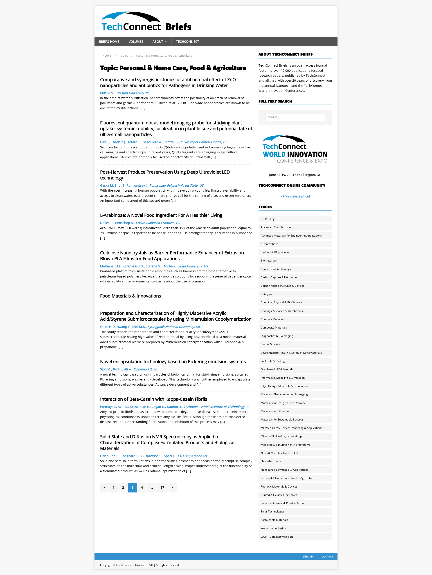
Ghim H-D (107, 326)
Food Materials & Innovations (130, 296)
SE (155, 369)
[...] (142, 108)
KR (198, 326)
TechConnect (187, 41)
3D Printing (268, 219)
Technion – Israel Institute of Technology (214, 407)
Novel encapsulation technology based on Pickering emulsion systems (173, 361)
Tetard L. (134, 142)
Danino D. (174, 407)
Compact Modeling (272, 319)
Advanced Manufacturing (276, 227)
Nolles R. (106, 223)
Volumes (136, 41)
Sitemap (308, 556)
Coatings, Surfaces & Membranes (282, 311)
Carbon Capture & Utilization (279, 277)
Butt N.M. (107, 93)
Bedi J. (117, 369)
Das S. (104, 142)
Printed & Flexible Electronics (279, 495)
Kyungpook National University (171, 326)
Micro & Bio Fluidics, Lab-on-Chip (281, 436)
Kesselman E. (140, 407)
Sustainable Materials (274, 520)
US (225, 142)
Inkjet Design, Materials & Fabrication (284, 386)
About (158, 41)
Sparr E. (170, 456)
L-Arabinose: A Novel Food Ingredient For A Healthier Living (161, 215)
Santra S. (170, 142)
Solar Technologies (273, 511)
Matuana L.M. (110, 266)
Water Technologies (273, 528)
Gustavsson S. (151, 456)
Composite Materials (274, 327)
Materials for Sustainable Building (282, 419)
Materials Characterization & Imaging (284, 394)
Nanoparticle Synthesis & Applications (284, 470)
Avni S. (123, 407)
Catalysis (266, 294)
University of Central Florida (200, 142)
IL (247, 407)
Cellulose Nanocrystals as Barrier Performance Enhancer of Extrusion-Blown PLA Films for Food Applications (172, 256)
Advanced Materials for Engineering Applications (291, 235)
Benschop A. (124, 223)
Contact (327, 556)
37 (162, 487)
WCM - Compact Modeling (277, 537)
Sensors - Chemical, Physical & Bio (282, 503)
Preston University (130, 93)
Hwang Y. (123, 326)
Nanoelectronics (271, 461)
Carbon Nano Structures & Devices (282, 286)
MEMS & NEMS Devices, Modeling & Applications (291, 428)
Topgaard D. (130, 456)
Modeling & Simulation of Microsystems (285, 445)
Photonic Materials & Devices (279, 486)
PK (147, 93)
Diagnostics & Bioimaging (277, 336)
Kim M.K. (139, 326)
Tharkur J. (118, 142)
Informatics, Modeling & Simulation (283, 378)
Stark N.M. (154, 266)
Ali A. (128, 369)
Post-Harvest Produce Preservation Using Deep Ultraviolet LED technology (165, 175)
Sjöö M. (105, 369)
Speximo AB (142, 369)
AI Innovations (269, 244)
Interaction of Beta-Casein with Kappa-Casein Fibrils (153, 399)
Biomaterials (269, 260)
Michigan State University (182, 266)
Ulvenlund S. (109, 456)
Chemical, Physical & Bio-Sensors (281, 302)
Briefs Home (109, 41)
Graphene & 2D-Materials (277, 369)
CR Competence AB (192, 456)
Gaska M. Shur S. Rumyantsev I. (124, 185)
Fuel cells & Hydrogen (274, 361)
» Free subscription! (295, 196)
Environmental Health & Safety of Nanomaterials (291, 353)
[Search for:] (295, 117)
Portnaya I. (108, 407)
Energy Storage (270, 344)
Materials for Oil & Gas (275, 411)
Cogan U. (158, 407)
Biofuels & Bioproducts (275, 252)
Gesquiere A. (152, 142)
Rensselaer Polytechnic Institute (173, 185)
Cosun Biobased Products (155, 223)
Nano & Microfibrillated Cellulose (281, 453)
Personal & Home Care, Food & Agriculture (287, 478)
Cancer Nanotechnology (276, 269)
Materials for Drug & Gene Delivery (283, 403)
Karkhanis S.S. (133, 266)
